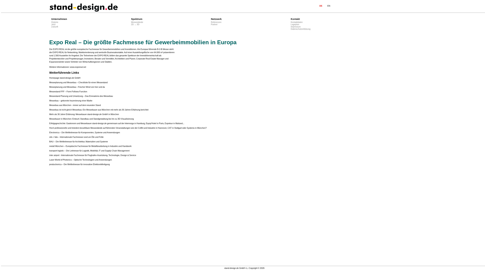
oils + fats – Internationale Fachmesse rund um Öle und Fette (76, 137)
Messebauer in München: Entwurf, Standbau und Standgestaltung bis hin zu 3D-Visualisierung (91, 119)
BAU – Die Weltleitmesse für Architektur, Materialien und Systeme (78, 142)
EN (328, 6)
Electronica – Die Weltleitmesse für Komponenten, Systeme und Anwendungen (84, 132)
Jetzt (53, 24)
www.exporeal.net (78, 67)
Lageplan (295, 24)
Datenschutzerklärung (300, 29)
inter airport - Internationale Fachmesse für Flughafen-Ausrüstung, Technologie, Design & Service (92, 155)
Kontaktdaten (297, 22)
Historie (54, 22)
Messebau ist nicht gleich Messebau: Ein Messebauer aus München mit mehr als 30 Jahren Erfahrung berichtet (98, 110)
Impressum (296, 27)
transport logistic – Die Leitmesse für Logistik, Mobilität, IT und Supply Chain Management (89, 151)
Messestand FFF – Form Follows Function (68, 91)
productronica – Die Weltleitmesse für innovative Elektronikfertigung (79, 164)
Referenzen (216, 22)
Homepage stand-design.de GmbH (64, 78)
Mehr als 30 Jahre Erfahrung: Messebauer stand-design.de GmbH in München (84, 114)
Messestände (137, 22)
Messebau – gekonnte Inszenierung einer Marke (70, 101)
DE (320, 6)
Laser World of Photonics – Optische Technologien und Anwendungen (80, 160)
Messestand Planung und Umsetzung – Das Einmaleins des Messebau (81, 96)
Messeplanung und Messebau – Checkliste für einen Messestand (78, 82)
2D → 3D (135, 24)
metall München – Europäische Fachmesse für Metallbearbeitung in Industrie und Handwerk (90, 146)
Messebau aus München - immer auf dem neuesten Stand (75, 105)
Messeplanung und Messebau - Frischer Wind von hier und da (77, 87)
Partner (214, 24)
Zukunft (54, 27)
